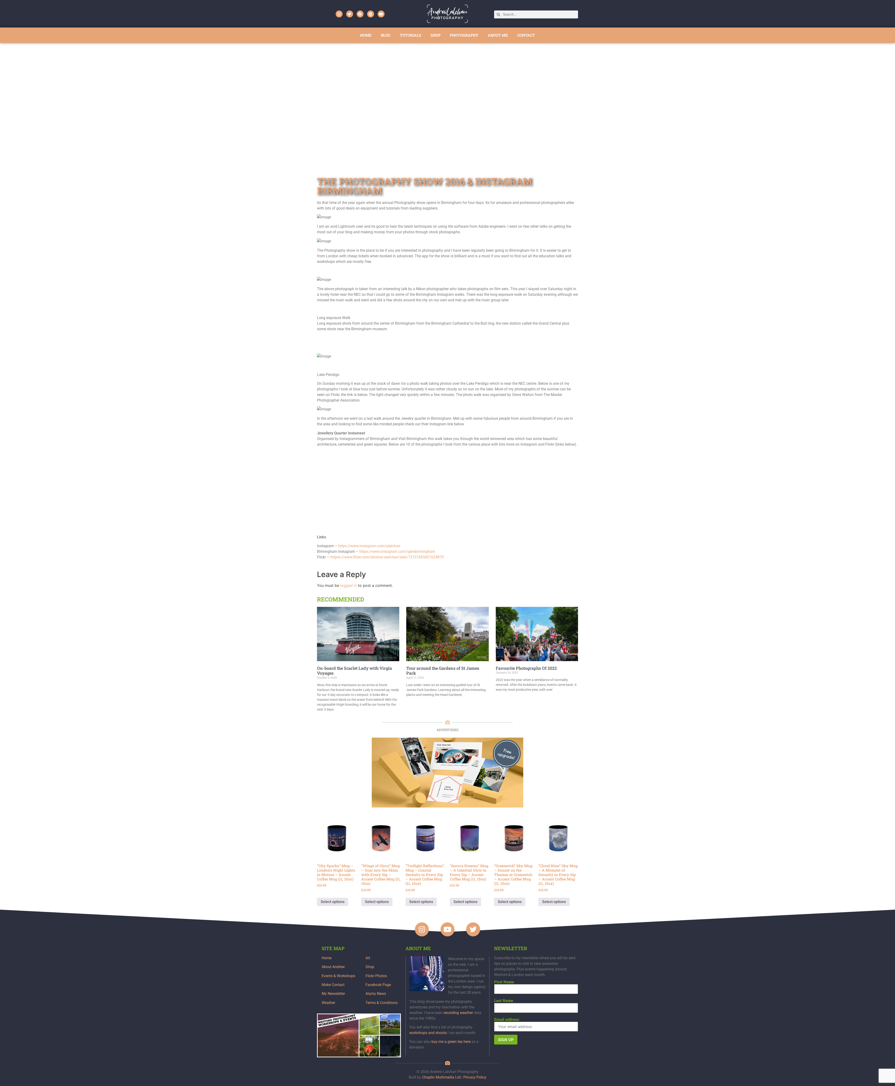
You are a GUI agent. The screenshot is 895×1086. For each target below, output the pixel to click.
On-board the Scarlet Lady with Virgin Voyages (354, 670)
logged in (348, 585)
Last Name (503, 1000)
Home (326, 958)
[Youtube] (381, 13)
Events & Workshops (338, 976)
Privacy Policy (474, 1077)
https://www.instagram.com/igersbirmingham (397, 551)
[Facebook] (360, 13)
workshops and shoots (428, 1033)
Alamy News (375, 993)
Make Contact (333, 985)
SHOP (435, 35)
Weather (328, 1002)
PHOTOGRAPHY (464, 35)
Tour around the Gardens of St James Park (442, 670)
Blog (385, 35)
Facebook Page (378, 985)
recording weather (458, 1012)
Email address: (507, 1019)
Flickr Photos (376, 976)
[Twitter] (349, 13)
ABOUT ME (498, 35)
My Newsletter (333, 993)
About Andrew (333, 967)
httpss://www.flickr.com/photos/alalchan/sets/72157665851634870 (387, 557)
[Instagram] (339, 13)
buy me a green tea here (451, 1041)
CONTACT (526, 35)
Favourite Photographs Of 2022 (526, 668)
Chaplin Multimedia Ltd (441, 1077)
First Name (504, 982)
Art (367, 958)
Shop (369, 967)
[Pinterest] (370, 13)
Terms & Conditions (381, 1002)
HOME (366, 35)
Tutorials (410, 35)
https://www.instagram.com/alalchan (369, 546)
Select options (332, 902)
